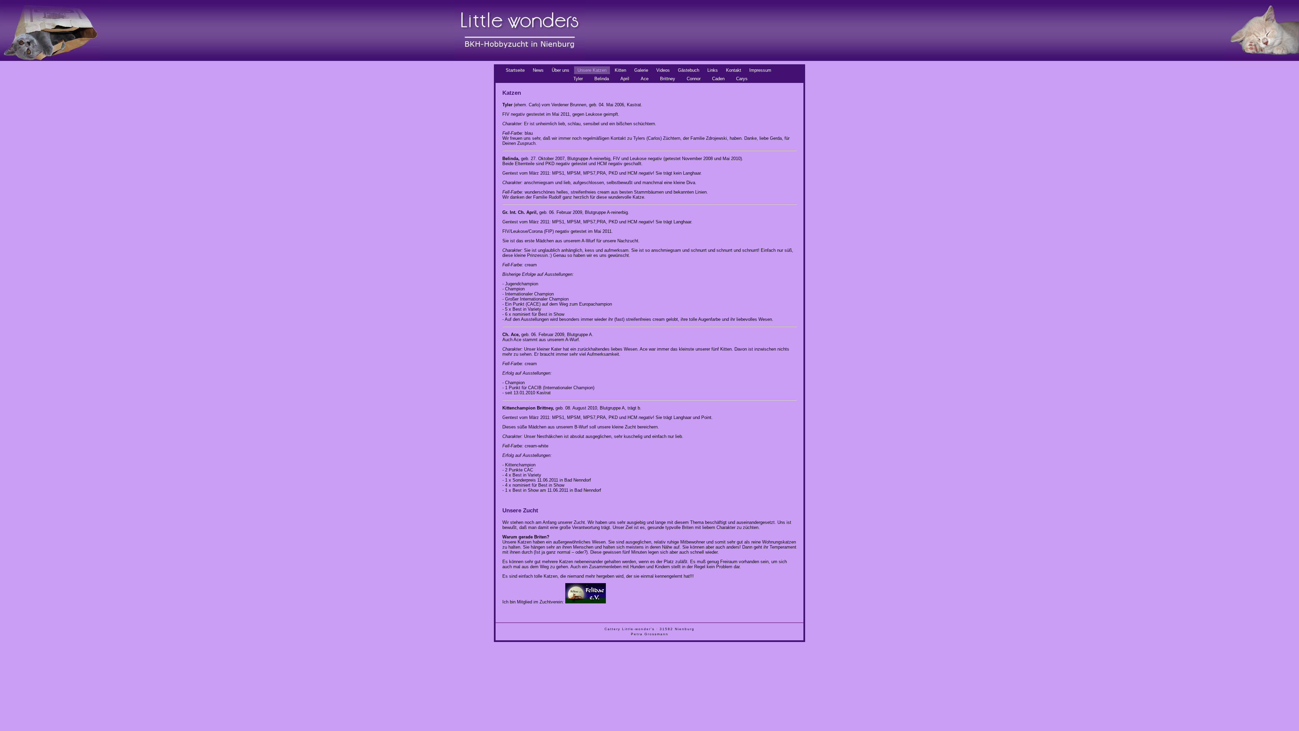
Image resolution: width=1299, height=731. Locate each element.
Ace (644, 78)
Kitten (620, 70)
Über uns (560, 70)
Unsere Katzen (592, 70)
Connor (694, 78)
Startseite (515, 70)
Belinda (601, 78)
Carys (742, 78)
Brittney (667, 78)
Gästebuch (688, 70)
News (538, 70)
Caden (718, 78)
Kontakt (733, 70)
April (624, 78)
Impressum (760, 70)
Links (712, 70)
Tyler (578, 78)
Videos (663, 70)
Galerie (641, 70)
